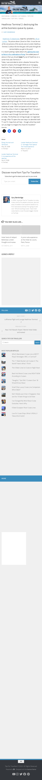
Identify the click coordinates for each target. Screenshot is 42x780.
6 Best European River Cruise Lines (24, 408)
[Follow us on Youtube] (26, 310)
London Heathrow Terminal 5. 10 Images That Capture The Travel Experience (29, 145)
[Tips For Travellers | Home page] (10, 2)
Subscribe (34, 181)
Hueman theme (31, 769)
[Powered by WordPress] (14, 769)
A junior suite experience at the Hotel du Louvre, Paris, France (29, 239)
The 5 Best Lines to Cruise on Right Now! (26, 368)
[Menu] (39, 2)
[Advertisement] (21, 450)
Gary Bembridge (9, 32)
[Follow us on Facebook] (36, 310)
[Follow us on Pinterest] (39, 310)
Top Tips (14, 19)
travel (21, 19)
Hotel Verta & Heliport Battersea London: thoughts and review (9, 239)
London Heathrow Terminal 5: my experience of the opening (10, 156)
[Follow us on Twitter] (33, 310)
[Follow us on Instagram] (29, 310)
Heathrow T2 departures (11, 39)
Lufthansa (22, 16)
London (14, 16)
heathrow (5, 16)
